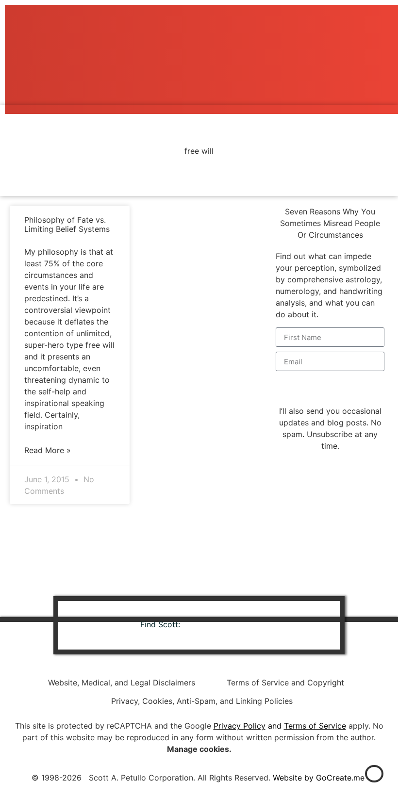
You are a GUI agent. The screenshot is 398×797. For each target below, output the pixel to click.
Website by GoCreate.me (319, 777)
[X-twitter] (245, 625)
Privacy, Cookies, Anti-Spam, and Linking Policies (202, 701)
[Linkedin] (192, 625)
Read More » (47, 450)
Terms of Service (315, 726)
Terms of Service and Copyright (285, 682)
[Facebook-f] (219, 625)
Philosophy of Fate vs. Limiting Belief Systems (67, 224)
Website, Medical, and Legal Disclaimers (121, 682)
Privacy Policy (239, 726)
